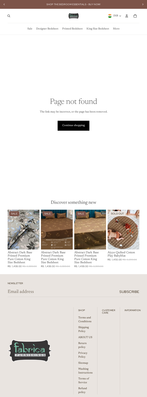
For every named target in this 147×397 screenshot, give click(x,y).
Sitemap (83, 363)
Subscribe (129, 291)
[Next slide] (143, 4)
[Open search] (9, 16)
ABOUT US (85, 337)
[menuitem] (29, 29)
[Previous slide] (4, 4)
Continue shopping (73, 125)
